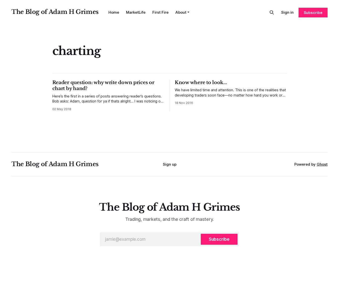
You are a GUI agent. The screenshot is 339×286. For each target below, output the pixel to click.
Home (113, 12)
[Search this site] (272, 12)
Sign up (169, 164)
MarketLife (135, 12)
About (180, 12)
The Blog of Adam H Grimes (55, 11)
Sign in (287, 12)
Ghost (322, 164)
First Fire (160, 12)
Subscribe (313, 12)
